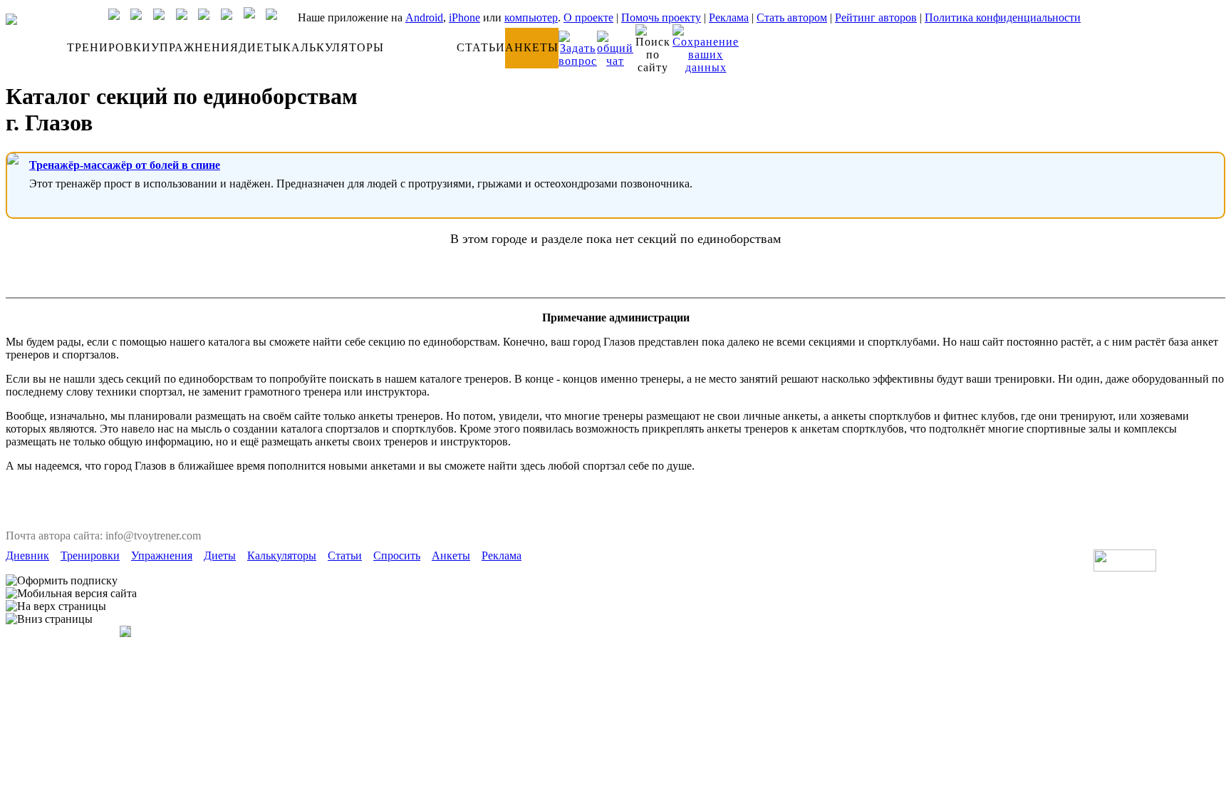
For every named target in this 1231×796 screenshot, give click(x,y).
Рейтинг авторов (876, 17)
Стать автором (792, 17)
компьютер (531, 17)
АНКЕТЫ (532, 47)
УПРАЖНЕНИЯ (195, 47)
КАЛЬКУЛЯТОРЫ (333, 47)
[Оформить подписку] (62, 580)
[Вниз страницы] (49, 619)
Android (424, 17)
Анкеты (451, 555)
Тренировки (90, 555)
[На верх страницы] (56, 606)
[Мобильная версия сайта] (71, 593)
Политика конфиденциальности (1003, 17)
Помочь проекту (661, 17)
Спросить (396, 555)
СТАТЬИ (481, 47)
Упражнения (161, 555)
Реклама (729, 17)
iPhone (464, 17)
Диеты (220, 555)
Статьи (345, 555)
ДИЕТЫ (261, 47)
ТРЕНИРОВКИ (109, 47)
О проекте (588, 17)
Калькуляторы (281, 555)
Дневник (27, 555)
